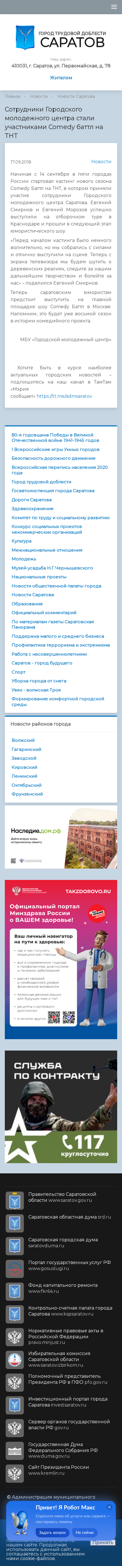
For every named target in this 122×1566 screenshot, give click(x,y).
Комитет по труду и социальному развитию (61, 517)
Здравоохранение (33, 508)
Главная (12, 96)
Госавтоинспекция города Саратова (53, 490)
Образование (27, 603)
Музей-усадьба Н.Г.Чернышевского (52, 568)
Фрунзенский (27, 794)
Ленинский (24, 776)
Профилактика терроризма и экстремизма (61, 645)
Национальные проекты (39, 576)
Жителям (61, 77)
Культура (21, 541)
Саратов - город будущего (42, 663)
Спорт (19, 672)
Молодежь (24, 559)
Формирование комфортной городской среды (58, 701)
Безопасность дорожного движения (53, 458)
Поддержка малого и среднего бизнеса (58, 636)
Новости (39, 96)
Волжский (23, 740)
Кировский (24, 767)
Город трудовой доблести (41, 481)
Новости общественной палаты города (56, 586)
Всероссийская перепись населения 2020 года (60, 470)
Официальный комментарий (44, 612)
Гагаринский (26, 749)
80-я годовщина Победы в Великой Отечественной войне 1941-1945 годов (55, 437)
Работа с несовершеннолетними (49, 654)
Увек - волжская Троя (36, 690)
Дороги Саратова (32, 499)
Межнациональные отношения (47, 550)
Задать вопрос (52, 1533)
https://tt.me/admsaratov (64, 396)
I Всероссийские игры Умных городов (56, 449)
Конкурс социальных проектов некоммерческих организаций (47, 529)
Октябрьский (26, 785)
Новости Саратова (76, 96)
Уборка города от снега (39, 680)
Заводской (24, 758)
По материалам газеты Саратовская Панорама (53, 624)
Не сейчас (85, 1533)
